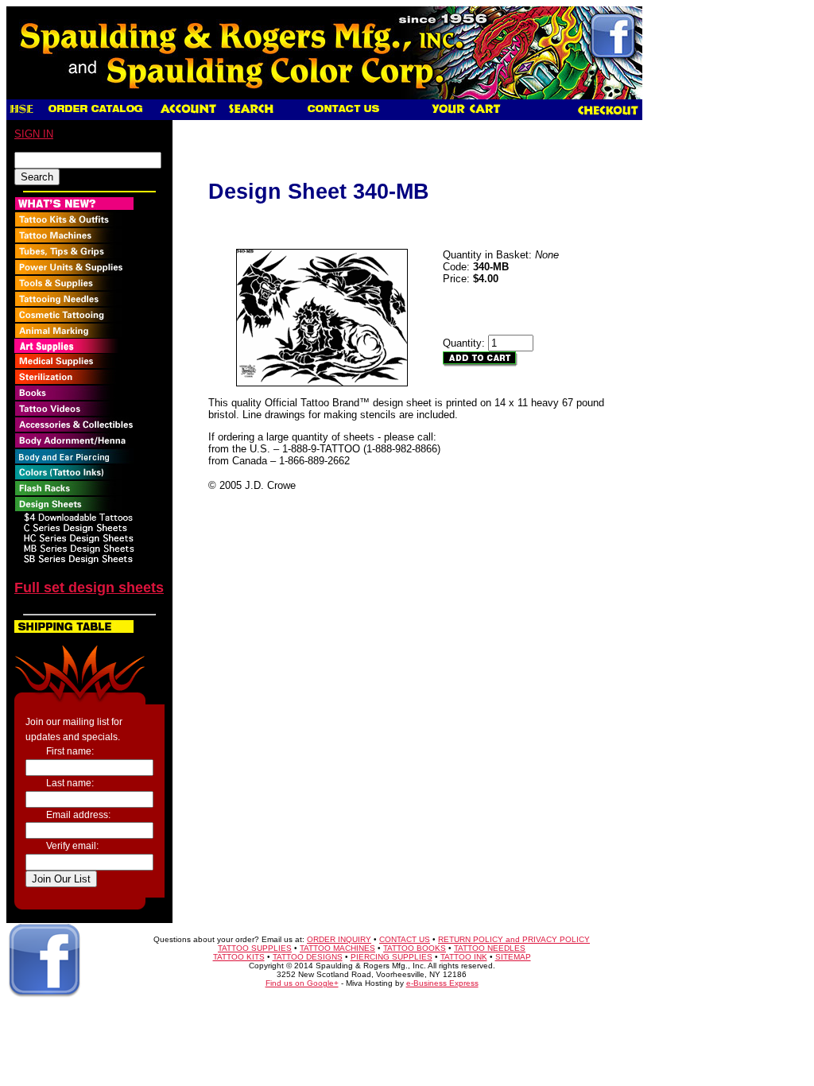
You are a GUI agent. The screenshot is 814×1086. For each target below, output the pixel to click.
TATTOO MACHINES (337, 948)
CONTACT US (404, 939)
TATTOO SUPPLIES (255, 948)
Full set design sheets (89, 587)
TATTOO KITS (239, 956)
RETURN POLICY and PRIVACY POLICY (514, 939)
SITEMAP (513, 956)
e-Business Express (442, 983)
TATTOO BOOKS (414, 948)
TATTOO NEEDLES (489, 948)
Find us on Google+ (302, 983)
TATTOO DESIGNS (308, 956)
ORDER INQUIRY (339, 939)
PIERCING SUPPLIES (391, 956)
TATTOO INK (463, 956)
